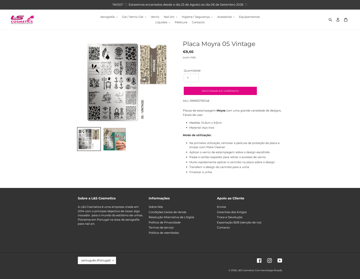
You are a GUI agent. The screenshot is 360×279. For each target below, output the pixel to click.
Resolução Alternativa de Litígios (171, 217)
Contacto (223, 227)
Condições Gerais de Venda (167, 212)
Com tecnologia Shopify (268, 270)
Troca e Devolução (229, 217)
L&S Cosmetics (246, 270)
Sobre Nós (156, 207)
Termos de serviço (161, 227)
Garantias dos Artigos (232, 212)
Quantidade (192, 70)
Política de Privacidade (165, 222)
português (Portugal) (96, 260)
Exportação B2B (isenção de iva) (239, 222)
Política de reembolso (164, 233)
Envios (221, 207)
